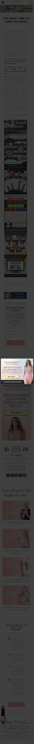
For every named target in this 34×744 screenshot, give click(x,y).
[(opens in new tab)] (17, 372)
